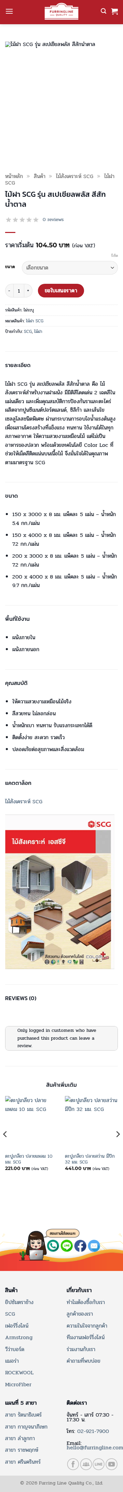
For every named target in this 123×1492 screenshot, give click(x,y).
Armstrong (18, 1337)
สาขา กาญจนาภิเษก (26, 1426)
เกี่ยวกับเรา (79, 1290)
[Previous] (5, 1147)
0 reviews (53, 219)
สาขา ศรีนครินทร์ (23, 1462)
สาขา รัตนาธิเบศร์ (23, 1414)
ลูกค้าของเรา (80, 1314)
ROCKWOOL (19, 1372)
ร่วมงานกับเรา (81, 1349)
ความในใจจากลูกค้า (87, 1325)
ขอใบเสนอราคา (61, 291)
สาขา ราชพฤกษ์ (21, 1450)
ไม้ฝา (38, 331)
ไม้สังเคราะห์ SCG (74, 176)
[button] (9, 11)
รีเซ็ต (114, 255)
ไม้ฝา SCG (34, 321)
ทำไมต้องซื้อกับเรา (86, 1302)
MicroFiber (18, 1384)
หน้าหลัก (14, 176)
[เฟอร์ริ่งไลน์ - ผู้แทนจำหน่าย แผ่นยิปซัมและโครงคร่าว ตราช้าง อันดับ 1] (61, 11)
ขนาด (10, 267)
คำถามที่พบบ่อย (83, 1361)
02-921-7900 (93, 1431)
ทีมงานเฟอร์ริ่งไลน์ (86, 1337)
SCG (28, 331)
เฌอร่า (12, 1361)
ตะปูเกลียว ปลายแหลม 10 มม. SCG (28, 1159)
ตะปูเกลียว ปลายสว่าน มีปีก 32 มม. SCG (90, 1159)
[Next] (117, 1147)
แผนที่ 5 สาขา (21, 1403)
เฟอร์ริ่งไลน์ (16, 1325)
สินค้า (39, 176)
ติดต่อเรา (77, 1403)
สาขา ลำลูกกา (20, 1438)
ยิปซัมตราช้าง (19, 1302)
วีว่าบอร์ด (14, 1349)
